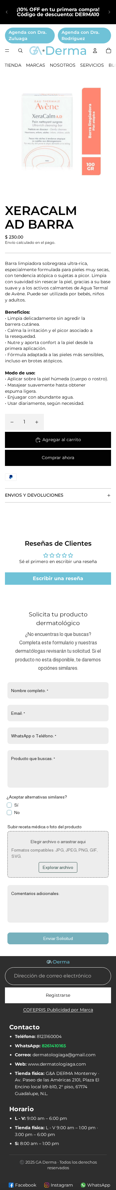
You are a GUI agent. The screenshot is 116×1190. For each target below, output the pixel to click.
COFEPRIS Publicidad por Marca (58, 1010)
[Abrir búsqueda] (20, 50)
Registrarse (58, 995)
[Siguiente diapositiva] (109, 12)
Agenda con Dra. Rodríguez (80, 35)
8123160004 (49, 1036)
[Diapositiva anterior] (7, 12)
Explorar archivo (58, 867)
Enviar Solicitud (58, 938)
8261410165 (54, 1046)
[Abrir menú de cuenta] (95, 50)
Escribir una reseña (58, 578)
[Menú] (7, 50)
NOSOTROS (62, 65)
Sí (16, 805)
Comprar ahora (58, 457)
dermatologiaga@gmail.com (64, 1055)
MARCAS (35, 65)
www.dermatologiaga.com (57, 1064)
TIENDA (13, 65)
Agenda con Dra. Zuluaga (27, 35)
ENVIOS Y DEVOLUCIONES (34, 495)
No (17, 812)
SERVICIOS (92, 65)
